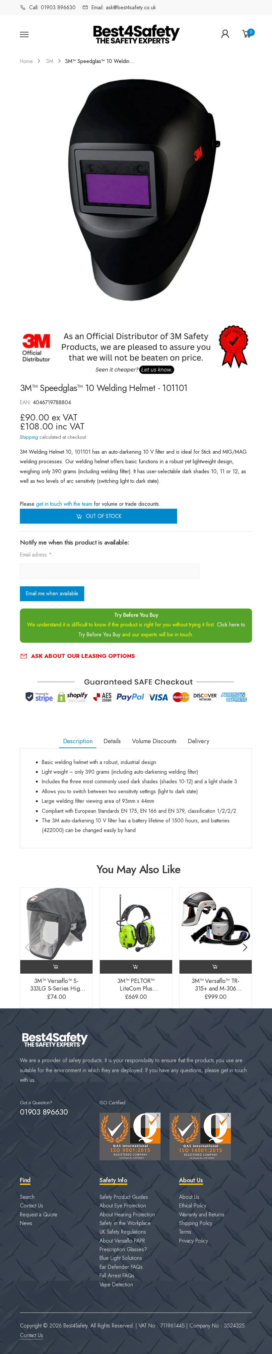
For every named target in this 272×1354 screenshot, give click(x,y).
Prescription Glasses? (123, 1249)
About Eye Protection (123, 1205)
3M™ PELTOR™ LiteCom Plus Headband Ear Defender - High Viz (136, 992)
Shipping (29, 436)
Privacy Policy (193, 1241)
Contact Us (31, 1205)
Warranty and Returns (202, 1214)
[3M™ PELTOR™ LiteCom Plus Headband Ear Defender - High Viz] (136, 924)
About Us (189, 1197)
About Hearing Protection (127, 1214)
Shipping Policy (195, 1223)
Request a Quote (38, 1214)
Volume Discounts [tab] (154, 741)
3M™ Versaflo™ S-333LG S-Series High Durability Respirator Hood (56, 992)
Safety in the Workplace (125, 1223)
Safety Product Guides (124, 1197)
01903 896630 (44, 1112)
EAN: (26, 402)
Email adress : (36, 555)
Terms (185, 1232)
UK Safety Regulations (123, 1232)
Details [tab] (112, 741)
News (26, 1223)
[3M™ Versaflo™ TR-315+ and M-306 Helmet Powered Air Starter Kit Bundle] (215, 924)
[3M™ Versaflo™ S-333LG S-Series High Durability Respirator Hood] (56, 924)
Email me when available (52, 594)
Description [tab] (78, 741)
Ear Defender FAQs (121, 1267)
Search (27, 1197)
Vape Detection (116, 1284)
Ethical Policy (192, 1205)
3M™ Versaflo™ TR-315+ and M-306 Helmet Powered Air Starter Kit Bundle (215, 992)
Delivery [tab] (198, 741)
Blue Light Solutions (121, 1258)
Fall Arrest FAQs (117, 1275)
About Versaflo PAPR (122, 1241)
